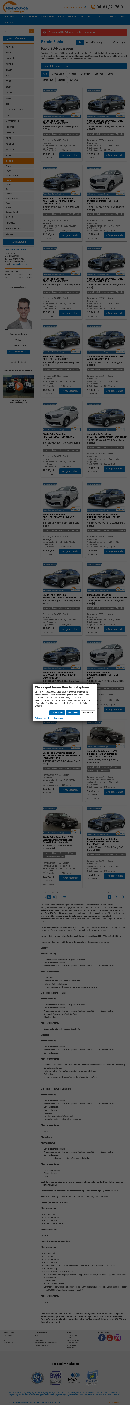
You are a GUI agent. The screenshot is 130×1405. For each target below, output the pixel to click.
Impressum (58, 718)
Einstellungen (88, 713)
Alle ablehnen (73, 713)
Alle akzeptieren (57, 713)
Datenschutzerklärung (44, 718)
